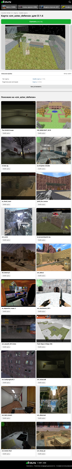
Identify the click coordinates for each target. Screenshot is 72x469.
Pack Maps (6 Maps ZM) (44, 344)
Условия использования (64, 466)
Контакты (30, 466)
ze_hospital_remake (43, 166)
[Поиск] (69, 2)
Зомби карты (39, 79)
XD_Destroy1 (6, 273)
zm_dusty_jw (41, 451)
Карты (37, 82)
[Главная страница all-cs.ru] (6, 2)
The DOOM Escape (8, 130)
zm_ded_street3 (7, 415)
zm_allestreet (41, 415)
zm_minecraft (41, 379)
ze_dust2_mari (6, 201)
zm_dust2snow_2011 (43, 308)
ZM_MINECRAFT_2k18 (44, 130)
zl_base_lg (5, 166)
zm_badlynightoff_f (8, 379)
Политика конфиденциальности (44, 466)
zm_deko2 (40, 273)
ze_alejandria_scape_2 (9, 308)
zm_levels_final (7, 451)
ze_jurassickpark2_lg (43, 237)
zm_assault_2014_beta (9, 344)
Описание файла (6, 74)
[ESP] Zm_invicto (42, 201)
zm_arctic (5, 237)
